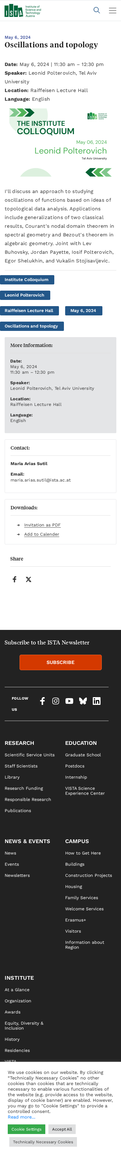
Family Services (81, 897)
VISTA (10, 1061)
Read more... (21, 1117)
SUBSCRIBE (60, 662)
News (10, 853)
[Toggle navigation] (112, 10)
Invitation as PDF (42, 524)
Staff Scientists (21, 765)
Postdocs (74, 765)
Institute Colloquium (26, 279)
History (12, 1039)
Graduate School (83, 754)
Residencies (17, 1050)
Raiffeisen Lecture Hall (29, 310)
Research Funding (24, 788)
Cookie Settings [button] (26, 1129)
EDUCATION (81, 743)
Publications (18, 810)
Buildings (74, 864)
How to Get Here (83, 853)
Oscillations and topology (31, 325)
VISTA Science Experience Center (85, 791)
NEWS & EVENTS (27, 841)
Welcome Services (84, 908)
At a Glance (17, 989)
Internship (76, 777)
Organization (18, 1000)
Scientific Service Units (30, 754)
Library (12, 777)
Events (12, 864)
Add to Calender (41, 534)
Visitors (73, 931)
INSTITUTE (19, 977)
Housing (73, 886)
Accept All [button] (62, 1129)
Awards (12, 1011)
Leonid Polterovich (24, 294)
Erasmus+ (75, 919)
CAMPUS (77, 841)
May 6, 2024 (83, 310)
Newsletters (17, 875)
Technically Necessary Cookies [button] (43, 1142)
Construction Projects (88, 875)
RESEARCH (19, 743)
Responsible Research (28, 799)
